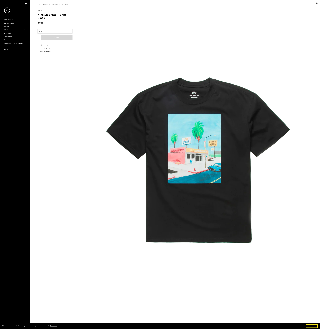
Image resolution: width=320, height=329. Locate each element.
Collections (46, 5)
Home (39, 5)
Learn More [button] (53, 326)
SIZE (39, 29)
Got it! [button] (312, 326)
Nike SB (40, 10)
